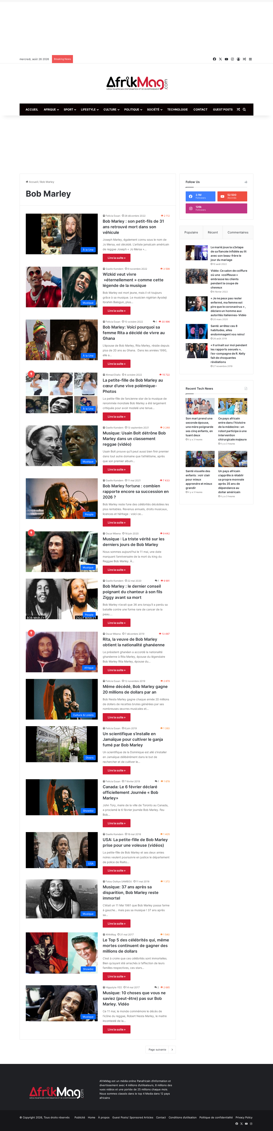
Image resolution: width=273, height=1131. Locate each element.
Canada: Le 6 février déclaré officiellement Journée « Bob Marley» (130, 792)
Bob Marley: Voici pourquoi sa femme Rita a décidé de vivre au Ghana (134, 333)
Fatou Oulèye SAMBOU (119, 881)
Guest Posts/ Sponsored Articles (132, 1117)
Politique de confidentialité (216, 1117)
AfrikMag (111, 934)
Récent (213, 232)
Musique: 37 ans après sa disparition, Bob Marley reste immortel (130, 893)
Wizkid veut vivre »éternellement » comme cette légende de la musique (133, 280)
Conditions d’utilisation (183, 1117)
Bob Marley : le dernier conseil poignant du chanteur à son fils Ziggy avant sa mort (132, 592)
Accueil (32, 109)
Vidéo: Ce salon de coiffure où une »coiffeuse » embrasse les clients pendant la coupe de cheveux (229, 279)
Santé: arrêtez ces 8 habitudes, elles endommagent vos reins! (228, 330)
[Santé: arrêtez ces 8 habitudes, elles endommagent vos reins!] (197, 331)
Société (153, 109)
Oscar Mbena (113, 533)
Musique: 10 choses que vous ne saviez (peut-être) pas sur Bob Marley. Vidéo (134, 998)
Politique (131, 109)
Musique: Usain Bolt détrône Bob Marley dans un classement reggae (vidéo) (134, 439)
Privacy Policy (244, 1117)
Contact (200, 109)
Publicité (80, 1117)
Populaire (191, 232)
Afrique (50, 109)
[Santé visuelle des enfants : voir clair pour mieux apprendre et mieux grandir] (200, 459)
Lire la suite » (117, 257)
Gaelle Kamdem (114, 268)
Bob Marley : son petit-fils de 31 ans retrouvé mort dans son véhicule (133, 227)
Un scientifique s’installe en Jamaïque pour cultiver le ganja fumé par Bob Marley (133, 739)
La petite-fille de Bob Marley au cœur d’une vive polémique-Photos (133, 386)
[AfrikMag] (136, 83)
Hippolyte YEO (114, 987)
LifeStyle (88, 109)
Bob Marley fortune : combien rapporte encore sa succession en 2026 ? (136, 492)
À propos (104, 1117)
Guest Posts (223, 109)
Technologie (177, 109)
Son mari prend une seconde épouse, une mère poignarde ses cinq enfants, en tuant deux (199, 427)
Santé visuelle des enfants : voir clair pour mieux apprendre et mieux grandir (199, 479)
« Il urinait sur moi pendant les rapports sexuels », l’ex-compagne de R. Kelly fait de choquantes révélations (229, 353)
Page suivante (157, 1049)
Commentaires (238, 232)
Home (91, 1117)
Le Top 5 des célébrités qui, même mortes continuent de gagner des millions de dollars (136, 946)
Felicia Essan (113, 215)
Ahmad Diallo (113, 374)
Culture (110, 109)
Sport (68, 109)
